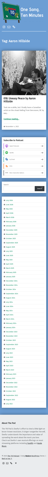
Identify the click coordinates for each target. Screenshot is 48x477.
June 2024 (9, 306)
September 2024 (12, 294)
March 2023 (10, 370)
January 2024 (10, 327)
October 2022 (11, 391)
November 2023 (11, 336)
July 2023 (9, 353)
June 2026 (9, 205)
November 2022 (11, 387)
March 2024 (10, 319)
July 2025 (9, 251)
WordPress (35, 456)
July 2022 (9, 404)
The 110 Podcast (13, 456)
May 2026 (9, 209)
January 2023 (10, 378)
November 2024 (12, 285)
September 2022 (12, 395)
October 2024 (11, 289)
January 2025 (10, 277)
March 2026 (10, 217)
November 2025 (11, 234)
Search (6, 185)
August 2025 (10, 247)
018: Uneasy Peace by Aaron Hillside (20, 100)
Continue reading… (11, 119)
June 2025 (9, 255)
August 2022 (10, 400)
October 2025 (11, 238)
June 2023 (9, 357)
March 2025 (10, 268)
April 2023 (9, 366)
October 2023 (11, 340)
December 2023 (11, 332)
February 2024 (11, 323)
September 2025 (12, 243)
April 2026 (9, 213)
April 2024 (9, 315)
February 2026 (11, 221)
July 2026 (9, 200)
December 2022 (11, 383)
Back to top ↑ (7, 459)
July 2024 (9, 302)
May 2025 (9, 260)
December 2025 (11, 230)
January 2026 (10, 226)
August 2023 (10, 349)
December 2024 (12, 281)
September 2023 (12, 344)
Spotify (30, 443)
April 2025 (9, 264)
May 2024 (9, 311)
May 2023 (9, 361)
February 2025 (11, 272)
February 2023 (11, 374)
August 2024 (10, 298)
